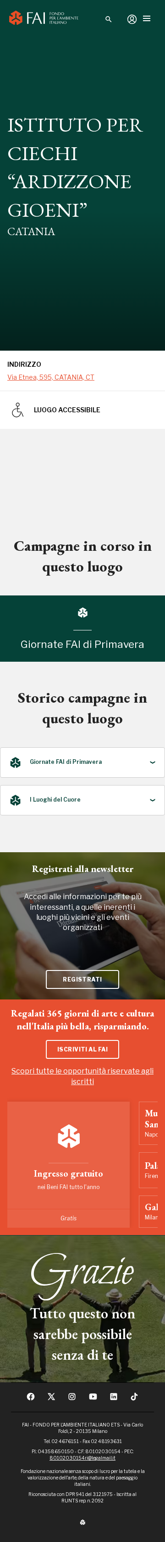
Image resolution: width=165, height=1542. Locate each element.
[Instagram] (72, 1399)
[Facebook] (30, 1399)
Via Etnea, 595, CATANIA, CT (50, 377)
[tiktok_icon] (134, 1399)
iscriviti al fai (82, 1049)
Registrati (82, 979)
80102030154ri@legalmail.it (83, 1458)
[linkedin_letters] (113, 1399)
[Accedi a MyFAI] (132, 19)
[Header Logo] (43, 19)
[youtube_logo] (93, 1399)
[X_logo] (51, 1399)
